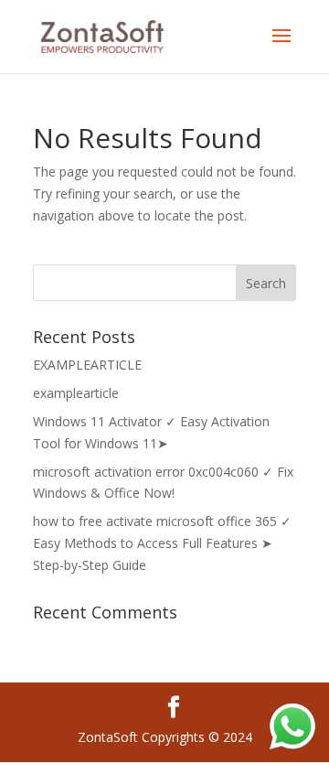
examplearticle (76, 393)
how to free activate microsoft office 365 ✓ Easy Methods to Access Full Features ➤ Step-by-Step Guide (162, 543)
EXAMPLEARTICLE (87, 364)
